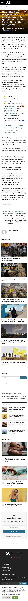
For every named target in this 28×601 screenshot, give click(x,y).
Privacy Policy (13, 536)
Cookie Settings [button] (6, 597)
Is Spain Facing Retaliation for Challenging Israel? (10, 259)
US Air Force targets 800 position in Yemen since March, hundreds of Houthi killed (13, 342)
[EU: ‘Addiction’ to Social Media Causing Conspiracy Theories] (4, 416)
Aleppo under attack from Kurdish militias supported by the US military (12, 300)
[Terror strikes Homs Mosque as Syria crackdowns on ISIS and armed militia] (14, 311)
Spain (9, 204)
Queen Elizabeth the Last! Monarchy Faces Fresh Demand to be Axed (15, 459)
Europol (4, 204)
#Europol (11, 106)
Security (6, 30)
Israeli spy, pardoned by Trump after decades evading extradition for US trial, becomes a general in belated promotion (7, 218)
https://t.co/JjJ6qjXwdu (15, 125)
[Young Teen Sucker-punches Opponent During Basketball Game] (14, 495)
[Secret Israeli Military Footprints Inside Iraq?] (14, 270)
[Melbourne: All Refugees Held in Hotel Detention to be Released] (4, 431)
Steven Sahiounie (10, 28)
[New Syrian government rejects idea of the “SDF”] (14, 353)
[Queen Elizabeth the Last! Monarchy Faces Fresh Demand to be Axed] (14, 449)
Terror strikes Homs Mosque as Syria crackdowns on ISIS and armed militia (12, 320)
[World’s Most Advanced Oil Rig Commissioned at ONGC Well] (4, 424)
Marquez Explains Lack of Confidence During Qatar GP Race (15, 482)
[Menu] (2, 2)
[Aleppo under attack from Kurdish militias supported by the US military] (14, 290)
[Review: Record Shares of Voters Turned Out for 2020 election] (4, 409)
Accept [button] (15, 597)
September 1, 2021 (10, 132)
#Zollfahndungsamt (10, 113)
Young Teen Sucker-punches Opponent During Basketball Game (15, 505)
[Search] (26, 2)
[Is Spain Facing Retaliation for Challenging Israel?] (14, 250)
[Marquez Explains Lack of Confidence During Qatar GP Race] (14, 473)
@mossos (13, 108)
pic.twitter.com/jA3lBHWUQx (13, 128)
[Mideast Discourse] (15, 2)
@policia (7, 108)
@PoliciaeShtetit (9, 111)
